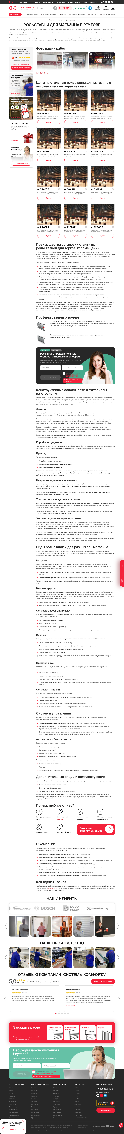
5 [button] (61, 1013)
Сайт (45, 981)
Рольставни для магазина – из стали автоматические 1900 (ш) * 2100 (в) (47, 193)
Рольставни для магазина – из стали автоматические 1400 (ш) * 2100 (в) (74, 117)
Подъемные (56, 1107)
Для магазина (35, 1115)
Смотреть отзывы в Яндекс (21, 64)
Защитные (34, 1101)
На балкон (34, 1099)
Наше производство (81, 1118)
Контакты (93, 2)
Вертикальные (13, 1110)
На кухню (12, 1096)
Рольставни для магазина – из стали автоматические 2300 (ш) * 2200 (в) (74, 230)
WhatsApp (55, 981)
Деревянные (13, 1107)
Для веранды (35, 1112)
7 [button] (64, 1013)
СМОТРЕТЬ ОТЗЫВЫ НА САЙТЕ (21, 68)
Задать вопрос (106, 1110)
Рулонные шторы (32, 14)
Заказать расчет (48, 2)
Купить (48, 122)
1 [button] (55, 1013)
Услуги (85, 2)
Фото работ (36, 2)
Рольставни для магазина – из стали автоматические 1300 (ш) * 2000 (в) (47, 117)
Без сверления (13, 1112)
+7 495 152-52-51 (105, 1088)
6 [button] (62, 1013)
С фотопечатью (36, 1118)
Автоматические (14, 1118)
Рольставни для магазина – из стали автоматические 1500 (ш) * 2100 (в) (101, 117)
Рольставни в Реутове (40, 1085)
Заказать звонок (22, 163)
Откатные (56, 1093)
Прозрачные (35, 1107)
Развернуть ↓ (43, 73)
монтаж (60, 819)
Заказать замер (66, 8)
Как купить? (78, 1112)
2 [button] (56, 1013)
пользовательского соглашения (106, 1130)
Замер (77, 1090)
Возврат (77, 1101)
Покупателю (61, 2)
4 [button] (59, 1013)
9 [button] (67, 1013)
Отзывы (70, 2)
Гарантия (77, 1107)
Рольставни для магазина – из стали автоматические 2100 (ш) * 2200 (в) (101, 193)
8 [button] (65, 1013)
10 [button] (68, 1013)
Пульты (55, 1088)
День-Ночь (93, 14)
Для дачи (34, 1090)
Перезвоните (81, 8)
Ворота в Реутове (60, 1085)
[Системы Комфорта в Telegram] (105, 1095)
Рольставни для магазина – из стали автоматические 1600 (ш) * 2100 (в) (47, 155)
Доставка (78, 1104)
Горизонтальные (14, 1115)
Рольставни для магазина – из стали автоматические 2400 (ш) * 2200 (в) (101, 230)
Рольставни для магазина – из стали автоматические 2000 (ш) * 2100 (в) (74, 193)
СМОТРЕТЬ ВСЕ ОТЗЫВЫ (103, 981)
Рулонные (12, 1099)
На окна (33, 1088)
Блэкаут (63, 14)
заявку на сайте (53, 888)
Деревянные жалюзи (49, 14)
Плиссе (11, 1088)
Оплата (77, 1096)
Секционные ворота (108, 14)
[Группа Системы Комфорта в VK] (97, 1096)
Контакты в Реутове (104, 1085)
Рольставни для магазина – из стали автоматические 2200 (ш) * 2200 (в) (47, 230)
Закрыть (12, 1129)
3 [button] (58, 1013)
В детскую (12, 1101)
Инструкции (78, 1115)
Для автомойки (57, 1115)
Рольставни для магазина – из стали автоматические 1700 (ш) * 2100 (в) (74, 155)
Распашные (56, 1104)
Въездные (56, 1099)
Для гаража (34, 1104)
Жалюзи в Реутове (16, 1085)
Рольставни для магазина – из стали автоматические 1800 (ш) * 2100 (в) (101, 155)
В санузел (34, 1096)
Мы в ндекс (21, 982)
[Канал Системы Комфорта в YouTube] (101, 1096)
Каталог (16, 14)
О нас (76, 1088)
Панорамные (57, 1112)
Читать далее (70, 1005)
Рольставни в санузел (78, 14)
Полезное (78, 1109)
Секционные (57, 1110)
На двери (34, 1093)
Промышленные (58, 1118)
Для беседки (35, 1110)
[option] (14, 908)
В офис (11, 1093)
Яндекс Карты (34, 981)
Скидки (77, 2)
